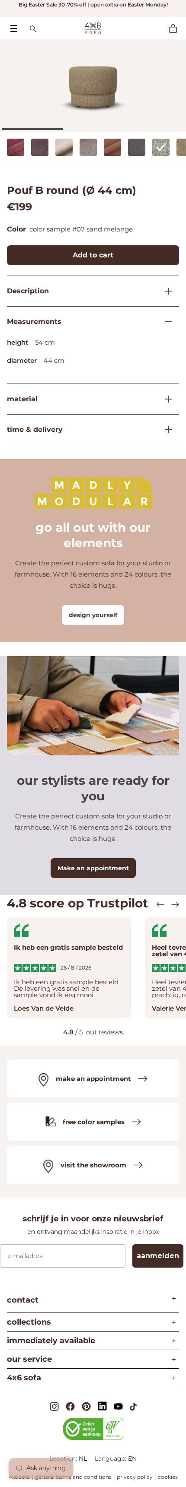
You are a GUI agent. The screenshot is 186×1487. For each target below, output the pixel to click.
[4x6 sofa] (93, 27)
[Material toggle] (165, 399)
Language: (111, 1458)
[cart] (177, 28)
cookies (168, 1477)
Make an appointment (93, 868)
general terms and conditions (73, 1477)
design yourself (93, 615)
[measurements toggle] (165, 321)
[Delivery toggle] (165, 429)
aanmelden (158, 1256)
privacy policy (135, 1477)
